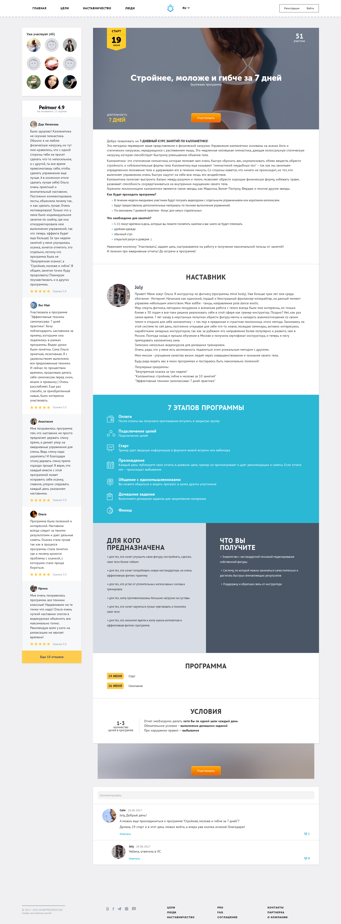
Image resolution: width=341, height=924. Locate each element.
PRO (220, 907)
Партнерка (275, 912)
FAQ (220, 912)
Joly (139, 287)
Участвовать (206, 118)
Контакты (275, 907)
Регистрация (291, 8)
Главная (39, 8)
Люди (130, 8)
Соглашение (227, 917)
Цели (65, 8)
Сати (122, 810)
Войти (310, 8)
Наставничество (97, 8)
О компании (277, 917)
